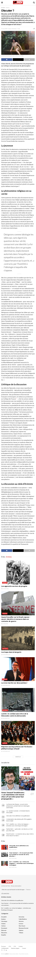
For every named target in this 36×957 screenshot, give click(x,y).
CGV (15, 946)
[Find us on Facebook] (4, 950)
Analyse (3, 919)
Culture (3, 926)
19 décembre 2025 (6, 685)
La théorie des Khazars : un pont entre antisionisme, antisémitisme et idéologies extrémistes (18, 806)
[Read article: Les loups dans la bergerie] (18, 638)
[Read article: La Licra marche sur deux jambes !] (18, 669)
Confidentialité (4, 948)
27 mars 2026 (5, 623)
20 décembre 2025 (6, 654)
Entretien (21, 917)
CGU (10, 946)
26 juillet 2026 (13, 858)
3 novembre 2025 (6, 751)
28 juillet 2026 (13, 849)
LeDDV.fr (7, 953)
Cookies (21, 946)
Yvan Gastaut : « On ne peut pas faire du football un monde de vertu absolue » (21, 854)
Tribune (5, 582)
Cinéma (3, 923)
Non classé (22, 926)
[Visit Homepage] (18, 2)
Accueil (3, 7)
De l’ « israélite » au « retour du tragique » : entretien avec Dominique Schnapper (17, 825)
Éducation (4, 932)
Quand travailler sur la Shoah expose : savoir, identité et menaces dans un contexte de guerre (15, 619)
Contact (24, 948)
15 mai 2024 (4, 28)
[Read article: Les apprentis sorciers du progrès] (18, 572)
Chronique (4, 921)
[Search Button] (34, 2)
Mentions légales (15, 948)
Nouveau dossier (23, 928)
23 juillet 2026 (5, 588)
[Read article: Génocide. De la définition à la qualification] (4, 847)
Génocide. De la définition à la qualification (18, 816)
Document (4, 928)
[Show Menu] (2, 2)
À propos (3, 946)
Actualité (4, 917)
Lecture (21, 923)
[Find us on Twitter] (2, 950)
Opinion (7, 7)
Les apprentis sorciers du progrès (14, 586)
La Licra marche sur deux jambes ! (14, 683)
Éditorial (5, 648)
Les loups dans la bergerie (11, 652)
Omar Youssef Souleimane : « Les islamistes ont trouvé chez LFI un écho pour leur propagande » (13, 796)
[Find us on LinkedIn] (6, 950)
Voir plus (18, 756)
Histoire (21, 921)
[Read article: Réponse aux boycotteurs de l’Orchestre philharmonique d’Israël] (18, 733)
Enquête (3, 935)
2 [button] (20, 125)
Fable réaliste (23, 919)
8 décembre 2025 (6, 718)
